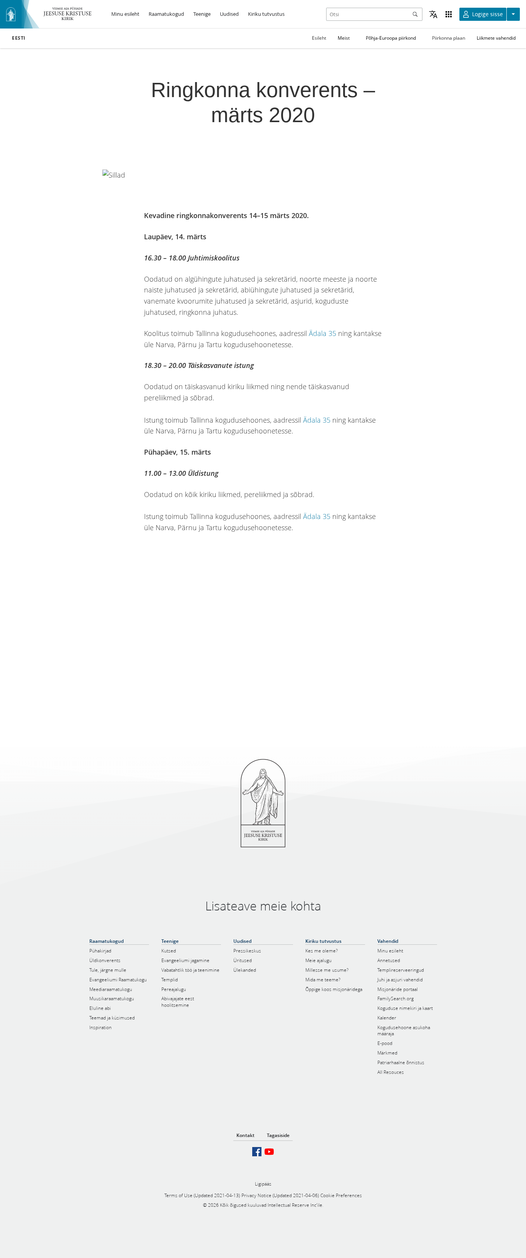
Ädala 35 (322, 333)
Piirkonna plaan (448, 38)
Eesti (18, 38)
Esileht (319, 38)
